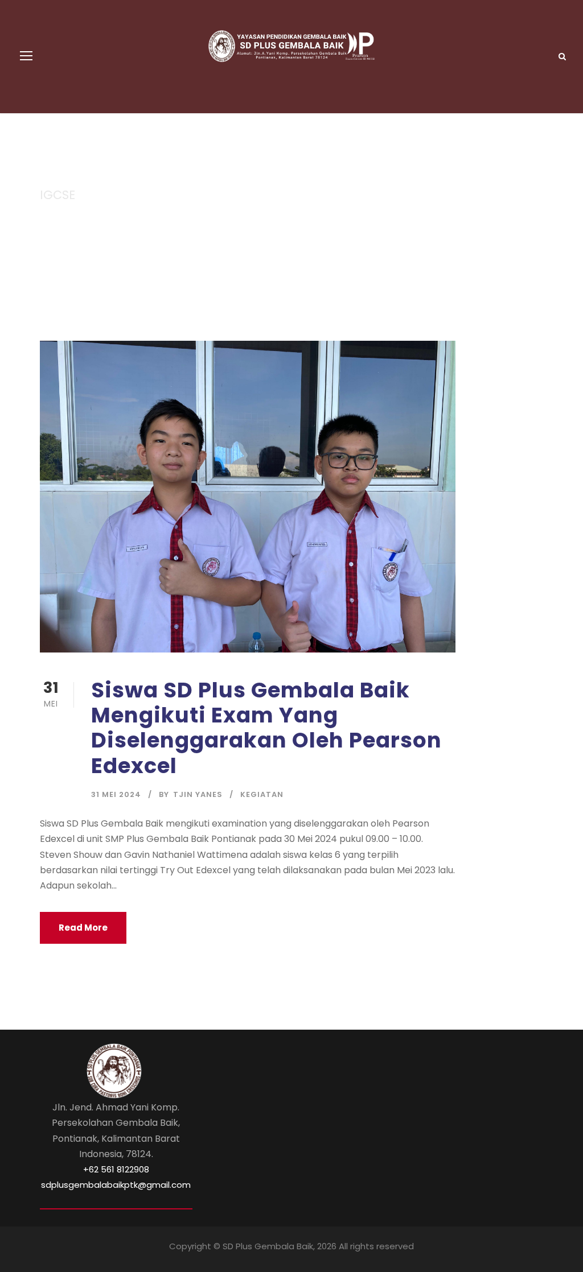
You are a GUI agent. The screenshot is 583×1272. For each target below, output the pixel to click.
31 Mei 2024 (116, 794)
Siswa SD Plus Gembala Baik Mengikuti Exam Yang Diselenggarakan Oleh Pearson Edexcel (266, 727)
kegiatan (262, 794)
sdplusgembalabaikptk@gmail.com (116, 1185)
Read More (83, 928)
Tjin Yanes (198, 794)
